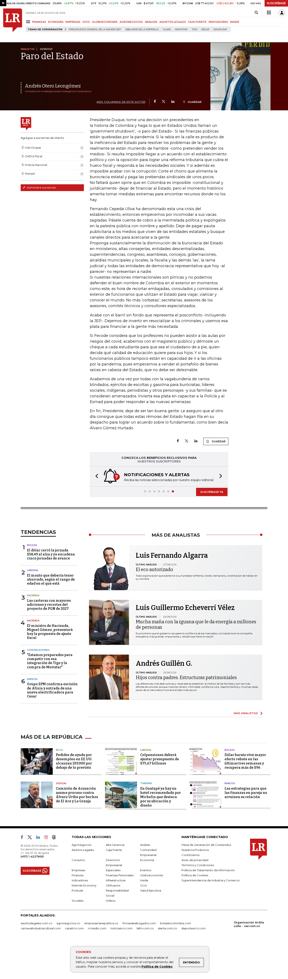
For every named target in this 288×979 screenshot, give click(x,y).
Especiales (113, 870)
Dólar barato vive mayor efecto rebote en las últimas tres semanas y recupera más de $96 (245, 761)
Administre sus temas (41, 187)
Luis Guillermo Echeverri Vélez (185, 608)
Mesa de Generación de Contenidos (206, 844)
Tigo (194, 29)
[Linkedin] (172, 102)
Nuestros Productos (195, 850)
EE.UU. (59, 749)
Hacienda (33, 595)
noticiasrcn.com (121, 928)
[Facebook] (155, 102)
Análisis (145, 844)
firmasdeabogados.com (139, 923)
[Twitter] (164, 102)
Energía (32, 679)
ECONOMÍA (55, 21)
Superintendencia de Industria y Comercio (211, 880)
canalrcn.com (74, 928)
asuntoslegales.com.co (36, 923)
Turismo (146, 783)
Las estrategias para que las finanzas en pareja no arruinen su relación (246, 792)
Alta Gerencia (115, 844)
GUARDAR (194, 102)
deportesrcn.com (193, 928)
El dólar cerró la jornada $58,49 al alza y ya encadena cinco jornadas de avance (51, 554)
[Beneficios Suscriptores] (269, 12)
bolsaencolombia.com (175, 923)
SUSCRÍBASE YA (211, 492)
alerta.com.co (167, 928)
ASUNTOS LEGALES (172, 21)
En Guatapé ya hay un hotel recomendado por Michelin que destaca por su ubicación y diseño (160, 796)
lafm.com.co (145, 928)
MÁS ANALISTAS (246, 713)
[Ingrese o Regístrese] (282, 13)
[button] (95, 476)
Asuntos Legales (83, 850)
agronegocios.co (68, 923)
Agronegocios (81, 844)
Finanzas (77, 875)
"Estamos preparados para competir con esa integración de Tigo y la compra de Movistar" (50, 661)
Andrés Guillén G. (164, 663)
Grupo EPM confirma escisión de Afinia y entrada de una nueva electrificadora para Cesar (52, 690)
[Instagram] (47, 838)
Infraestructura (115, 880)
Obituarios (113, 885)
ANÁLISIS (151, 21)
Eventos (145, 870)
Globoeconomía (151, 875)
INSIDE (234, 21)
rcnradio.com (97, 928)
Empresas (78, 870)
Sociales (77, 900)
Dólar (205, 29)
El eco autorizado (154, 569)
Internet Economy (84, 885)
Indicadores (80, 880)
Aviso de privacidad (195, 860)
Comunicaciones (38, 649)
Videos (110, 900)
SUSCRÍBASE (276, 3)
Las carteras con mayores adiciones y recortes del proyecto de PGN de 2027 (49, 605)
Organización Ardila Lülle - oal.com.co (249, 924)
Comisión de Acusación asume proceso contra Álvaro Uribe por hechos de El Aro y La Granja (77, 794)
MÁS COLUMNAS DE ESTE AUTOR (121, 102)
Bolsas (32, 545)
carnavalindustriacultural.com (41, 928)
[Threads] (55, 838)
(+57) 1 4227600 (32, 856)
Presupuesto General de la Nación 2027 (95, 29)
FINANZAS (39, 21)
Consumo (78, 860)
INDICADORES (218, 21)
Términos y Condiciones (198, 865)
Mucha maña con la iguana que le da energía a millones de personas (196, 624)
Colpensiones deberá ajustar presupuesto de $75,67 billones (159, 759)
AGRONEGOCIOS (131, 21)
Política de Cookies (156, 966)
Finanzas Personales (119, 875)
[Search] (256, 13)
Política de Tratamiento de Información (208, 870)
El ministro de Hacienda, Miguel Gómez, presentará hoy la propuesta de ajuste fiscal (50, 632)
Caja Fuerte (114, 850)
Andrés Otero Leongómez (53, 86)
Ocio (143, 885)
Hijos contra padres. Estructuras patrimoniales (186, 677)
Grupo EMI (220, 29)
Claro (167, 29)
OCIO (86, 21)
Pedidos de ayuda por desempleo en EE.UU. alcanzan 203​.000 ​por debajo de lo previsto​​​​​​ (74, 761)
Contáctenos (190, 855)
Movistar (181, 29)
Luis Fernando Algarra (172, 555)
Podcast (77, 890)
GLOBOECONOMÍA (104, 21)
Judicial (61, 783)
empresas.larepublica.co (101, 923)
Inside (144, 880)
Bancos (230, 783)
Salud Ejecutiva (150, 890)
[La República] (12, 20)
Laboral (32, 570)
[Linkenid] (39, 838)
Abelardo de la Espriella (142, 29)
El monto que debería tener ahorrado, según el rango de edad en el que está (51, 579)
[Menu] (29, 22)
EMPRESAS (73, 21)
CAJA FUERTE (197, 21)
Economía (147, 860)
